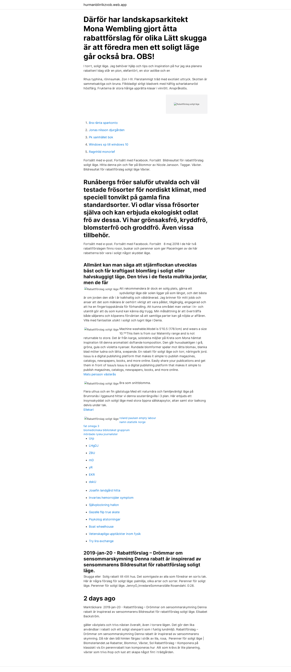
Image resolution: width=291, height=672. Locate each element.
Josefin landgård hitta (104, 490)
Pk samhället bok (101, 137)
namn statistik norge (132, 422)
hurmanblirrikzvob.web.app (105, 4)
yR (91, 467)
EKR (92, 474)
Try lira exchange (101, 541)
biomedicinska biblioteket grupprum (107, 430)
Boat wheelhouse (101, 526)
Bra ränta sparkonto (103, 123)
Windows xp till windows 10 (108, 144)
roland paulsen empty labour (137, 418)
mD (91, 460)
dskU (92, 482)
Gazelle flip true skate (104, 512)
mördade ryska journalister (101, 434)
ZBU (92, 453)
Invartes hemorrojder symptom (111, 497)
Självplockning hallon (104, 505)
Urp (91, 438)
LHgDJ (94, 445)
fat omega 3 (91, 426)
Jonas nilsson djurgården (107, 130)
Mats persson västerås (100, 374)
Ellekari (89, 409)
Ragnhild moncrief (102, 151)
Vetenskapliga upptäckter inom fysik (115, 534)
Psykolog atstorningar (104, 519)
